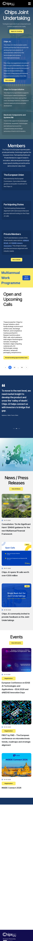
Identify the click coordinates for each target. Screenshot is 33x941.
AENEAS (26, 240)
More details (9, 80)
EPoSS (6, 243)
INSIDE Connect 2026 (11, 788)
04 (22, 367)
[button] (13, 428)
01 (10, 367)
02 (14, 367)
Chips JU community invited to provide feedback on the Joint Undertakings (16, 616)
